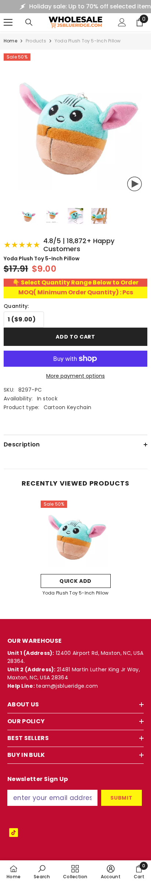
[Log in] (122, 22)
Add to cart (75, 336)
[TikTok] (13, 832)
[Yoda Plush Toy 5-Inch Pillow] (76, 535)
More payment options (75, 376)
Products (36, 41)
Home (10, 41)
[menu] (8, 22)
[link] (42, 872)
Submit (121, 797)
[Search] (29, 22)
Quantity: (16, 306)
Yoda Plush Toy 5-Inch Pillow (76, 593)
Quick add (75, 581)
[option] (76, 551)
